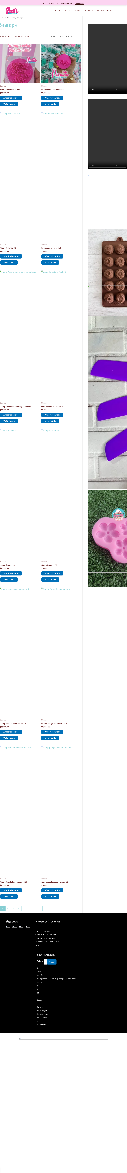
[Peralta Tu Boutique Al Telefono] (28, 928)
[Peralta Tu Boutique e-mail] (21, 928)
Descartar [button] (79, 4)
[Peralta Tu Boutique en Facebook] (14, 928)
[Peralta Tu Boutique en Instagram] (8, 928)
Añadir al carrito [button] (10, 98)
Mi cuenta (88, 10)
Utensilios (10, 18)
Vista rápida (9, 104)
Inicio (57, 10)
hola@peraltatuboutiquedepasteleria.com (56, 979)
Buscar (51, 962)
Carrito (67, 10)
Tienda (77, 10)
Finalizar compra (104, 10)
